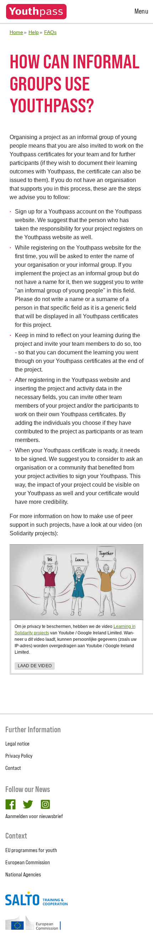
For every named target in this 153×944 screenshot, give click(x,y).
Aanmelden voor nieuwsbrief (34, 816)
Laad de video (35, 665)
